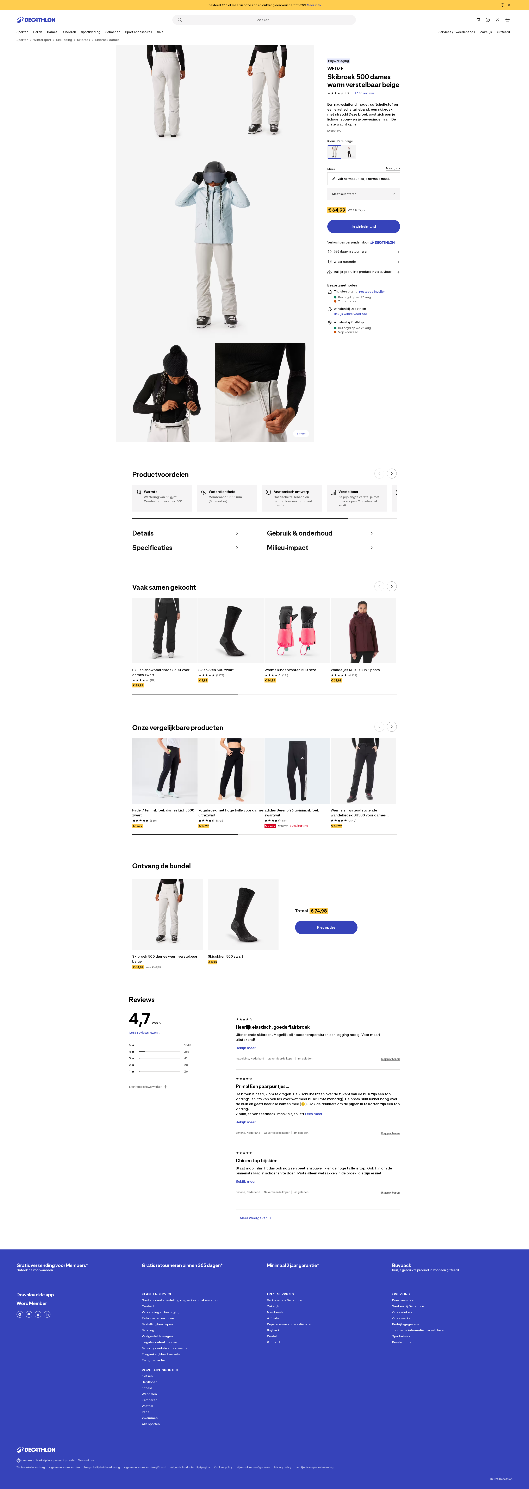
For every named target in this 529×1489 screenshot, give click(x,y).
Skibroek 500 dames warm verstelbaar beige (165, 958)
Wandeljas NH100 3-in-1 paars (355, 670)
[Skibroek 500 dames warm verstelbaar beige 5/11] (264, 392)
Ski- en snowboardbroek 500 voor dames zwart (161, 672)
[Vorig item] (379, 473)
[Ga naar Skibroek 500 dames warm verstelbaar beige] (167, 914)
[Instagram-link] (38, 1314)
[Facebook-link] (20, 1314)
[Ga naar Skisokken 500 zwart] (243, 914)
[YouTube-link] (29, 1314)
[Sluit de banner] (509, 5)
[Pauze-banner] (502, 5)
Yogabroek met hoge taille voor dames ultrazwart (231, 812)
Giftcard (503, 32)
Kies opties (326, 927)
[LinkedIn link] (47, 1314)
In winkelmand (364, 226)
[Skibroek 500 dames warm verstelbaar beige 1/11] (264, 94)
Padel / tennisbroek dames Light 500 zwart (163, 812)
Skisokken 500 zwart (216, 670)
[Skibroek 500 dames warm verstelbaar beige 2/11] (165, 94)
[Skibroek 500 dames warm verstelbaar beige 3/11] (215, 243)
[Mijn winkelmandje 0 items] (507, 20)
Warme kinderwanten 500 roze (290, 670)
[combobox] (363, 194)
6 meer (301, 433)
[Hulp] (488, 20)
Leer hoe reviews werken (145, 1086)
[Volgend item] (392, 473)
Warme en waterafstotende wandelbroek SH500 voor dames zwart (359, 813)
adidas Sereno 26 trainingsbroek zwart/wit (292, 812)
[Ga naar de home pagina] (36, 20)
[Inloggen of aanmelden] (498, 20)
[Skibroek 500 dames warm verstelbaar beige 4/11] (165, 392)
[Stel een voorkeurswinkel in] (478, 20)
